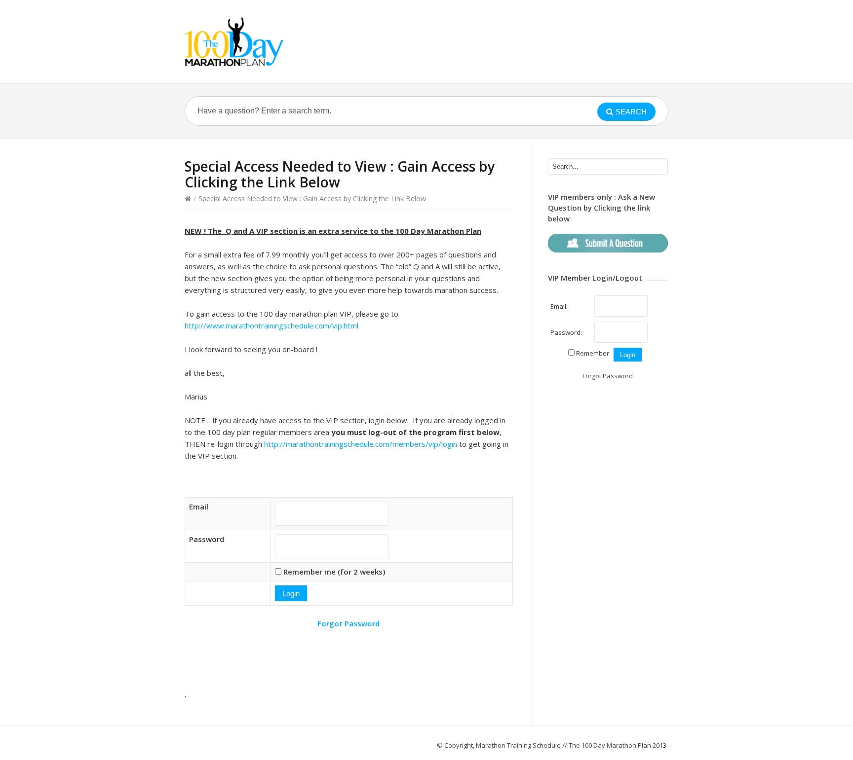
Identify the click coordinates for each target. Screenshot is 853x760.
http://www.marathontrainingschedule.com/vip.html (271, 325)
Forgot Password (348, 623)
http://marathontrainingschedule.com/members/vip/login (360, 444)
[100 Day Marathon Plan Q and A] (234, 41)
